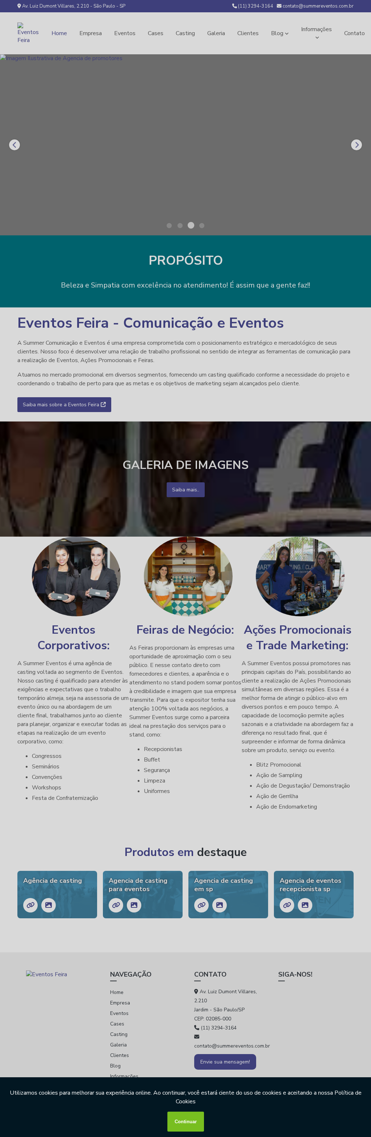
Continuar (186, 1121)
